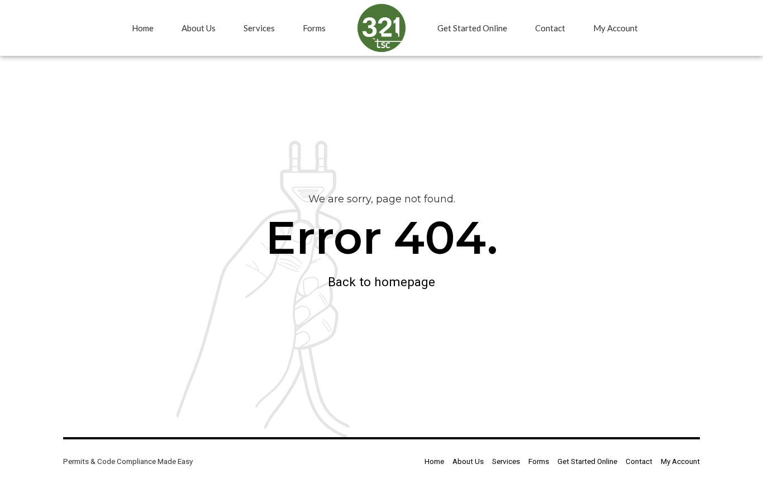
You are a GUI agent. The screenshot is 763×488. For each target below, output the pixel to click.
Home (143, 28)
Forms (314, 28)
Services (259, 28)
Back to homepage (381, 281)
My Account (615, 28)
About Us (199, 28)
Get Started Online (472, 28)
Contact (550, 28)
